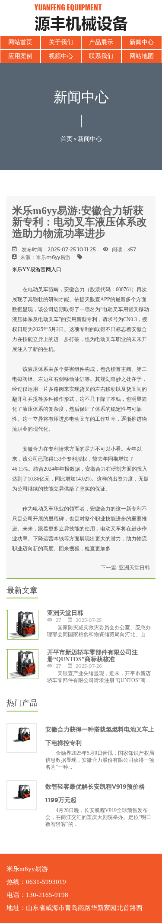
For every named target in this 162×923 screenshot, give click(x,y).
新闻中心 (142, 42)
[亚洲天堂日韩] (6, 610)
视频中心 (61, 56)
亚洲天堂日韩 (65, 613)
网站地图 (142, 56)
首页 (66, 139)
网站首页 (20, 42)
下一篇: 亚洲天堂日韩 (125, 567)
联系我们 (101, 56)
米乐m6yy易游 (53, 257)
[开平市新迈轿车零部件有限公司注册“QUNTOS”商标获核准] (6, 649)
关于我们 (61, 42)
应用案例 (20, 56)
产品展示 (101, 42)
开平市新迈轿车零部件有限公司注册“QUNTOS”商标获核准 (92, 655)
